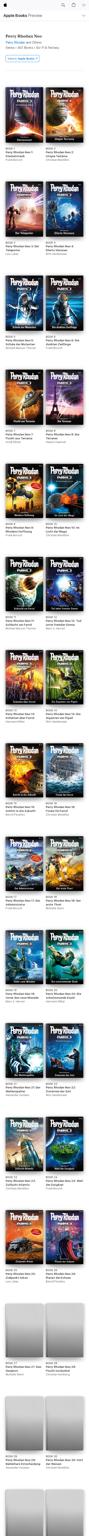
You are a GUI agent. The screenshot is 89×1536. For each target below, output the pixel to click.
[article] (24, 130)
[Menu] (84, 5)
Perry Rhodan (15, 42)
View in (21, 58)
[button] (63, 5)
